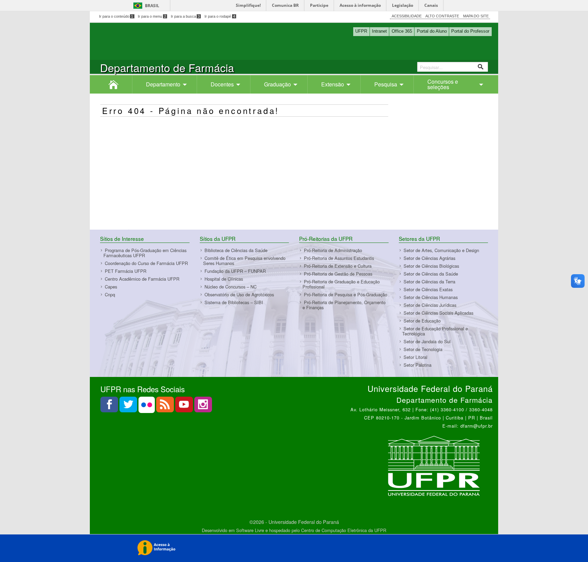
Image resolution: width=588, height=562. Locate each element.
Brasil (152, 6)
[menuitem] (113, 84)
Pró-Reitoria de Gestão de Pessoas (338, 273)
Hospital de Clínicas (224, 279)
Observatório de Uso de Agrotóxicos (239, 294)
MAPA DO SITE (476, 16)
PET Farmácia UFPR (125, 271)
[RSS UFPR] (165, 406)
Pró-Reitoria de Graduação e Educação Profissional (341, 284)
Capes (111, 286)
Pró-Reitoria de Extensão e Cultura (338, 266)
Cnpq (110, 294)
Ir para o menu (152, 16)
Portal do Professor (470, 31)
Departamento (163, 84)
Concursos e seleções (442, 84)
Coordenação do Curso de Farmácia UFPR (146, 263)
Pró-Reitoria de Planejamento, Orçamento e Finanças (344, 305)
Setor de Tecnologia (423, 349)
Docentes (222, 84)
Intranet (379, 31)
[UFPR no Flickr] (147, 406)
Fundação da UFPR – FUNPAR (235, 271)
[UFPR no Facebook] (109, 406)
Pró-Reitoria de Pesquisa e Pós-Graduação (345, 294)
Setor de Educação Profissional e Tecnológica (435, 331)
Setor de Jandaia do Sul (427, 341)
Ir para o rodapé (220, 16)
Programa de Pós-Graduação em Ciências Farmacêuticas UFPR (144, 253)
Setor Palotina (417, 365)
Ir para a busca (185, 16)
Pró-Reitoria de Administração (333, 250)
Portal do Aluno (432, 31)
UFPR (361, 31)
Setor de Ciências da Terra (429, 281)
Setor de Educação (422, 320)
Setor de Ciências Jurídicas (430, 305)
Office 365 (402, 31)
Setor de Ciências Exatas (428, 289)
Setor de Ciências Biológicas (431, 266)
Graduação (277, 84)
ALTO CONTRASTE (442, 16)
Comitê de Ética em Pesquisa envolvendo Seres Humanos (244, 260)
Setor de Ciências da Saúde (431, 273)
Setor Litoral (415, 357)
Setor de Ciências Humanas (431, 297)
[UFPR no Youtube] (184, 406)
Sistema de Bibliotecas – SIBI (234, 302)
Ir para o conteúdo (116, 16)
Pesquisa (385, 84)
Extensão (332, 84)
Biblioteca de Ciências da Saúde (236, 250)
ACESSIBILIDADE (407, 16)
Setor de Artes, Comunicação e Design (441, 250)
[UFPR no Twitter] (128, 406)
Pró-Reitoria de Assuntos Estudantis (339, 258)
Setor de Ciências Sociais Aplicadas (438, 313)
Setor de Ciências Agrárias (429, 258)
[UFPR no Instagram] (203, 406)
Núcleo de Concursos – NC (231, 286)
